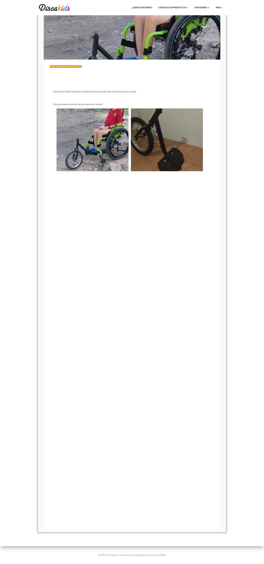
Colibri (162, 554)
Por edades (200, 7)
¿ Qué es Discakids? (142, 7)
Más (218, 7)
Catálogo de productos (172, 7)
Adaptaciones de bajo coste (65, 66)
